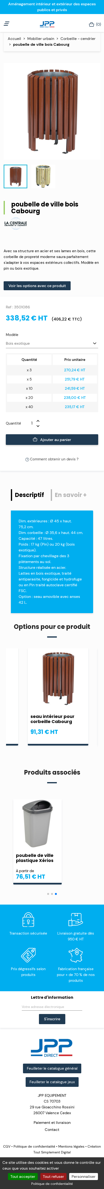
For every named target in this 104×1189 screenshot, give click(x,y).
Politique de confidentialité (34, 1146)
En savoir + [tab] (71, 495)
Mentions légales (71, 1146)
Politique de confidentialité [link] (52, 1183)
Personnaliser (84, 1176)
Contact (52, 1129)
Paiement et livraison (52, 1122)
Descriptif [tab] (29, 495)
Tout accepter (22, 1176)
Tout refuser (53, 1176)
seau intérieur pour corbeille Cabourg (52, 718)
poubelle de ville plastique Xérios (34, 857)
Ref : (9, 307)
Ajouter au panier (55, 439)
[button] (48, 894)
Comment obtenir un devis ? (54, 459)
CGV (7, 1146)
